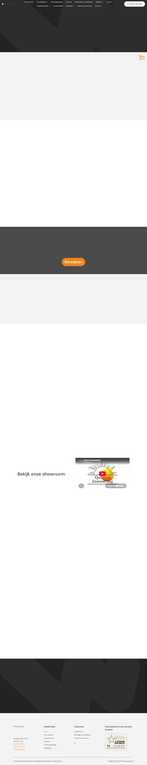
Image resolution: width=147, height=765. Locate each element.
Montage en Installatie (82, 735)
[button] (47, 2)
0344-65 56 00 (20, 747)
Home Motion (49, 738)
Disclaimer (47, 748)
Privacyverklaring (50, 745)
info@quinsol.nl (19, 749)
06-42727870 (19, 744)
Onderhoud (78, 731)
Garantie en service (81, 738)
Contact (47, 741)
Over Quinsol (48, 735)
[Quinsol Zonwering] (7, 4)
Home (46, 731)
